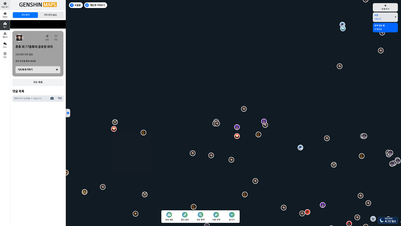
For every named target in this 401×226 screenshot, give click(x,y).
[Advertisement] (38, 24)
